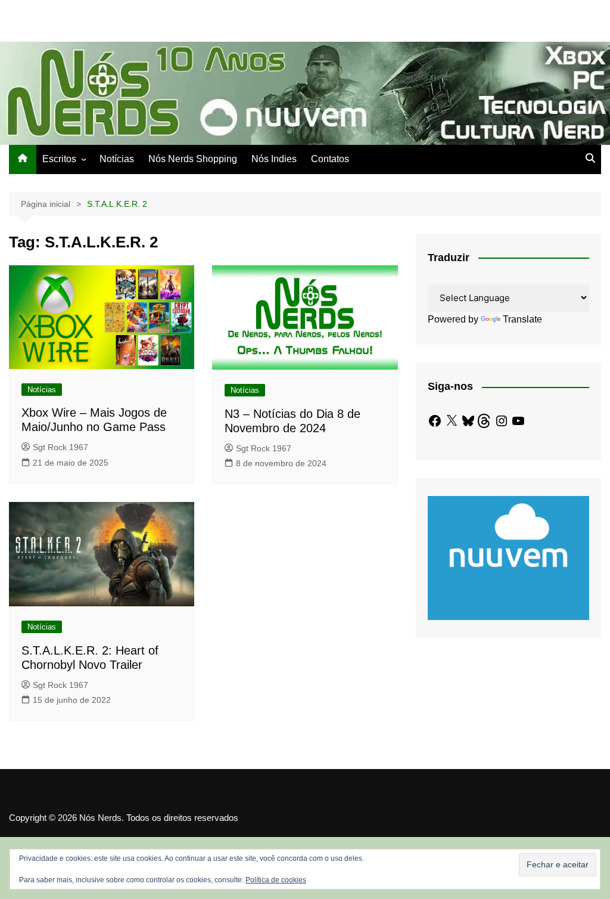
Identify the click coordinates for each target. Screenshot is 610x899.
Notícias (116, 159)
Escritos (59, 159)
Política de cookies (275, 880)
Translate (522, 319)
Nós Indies (274, 159)
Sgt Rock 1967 (60, 447)
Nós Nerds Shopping (192, 159)
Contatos (330, 159)
